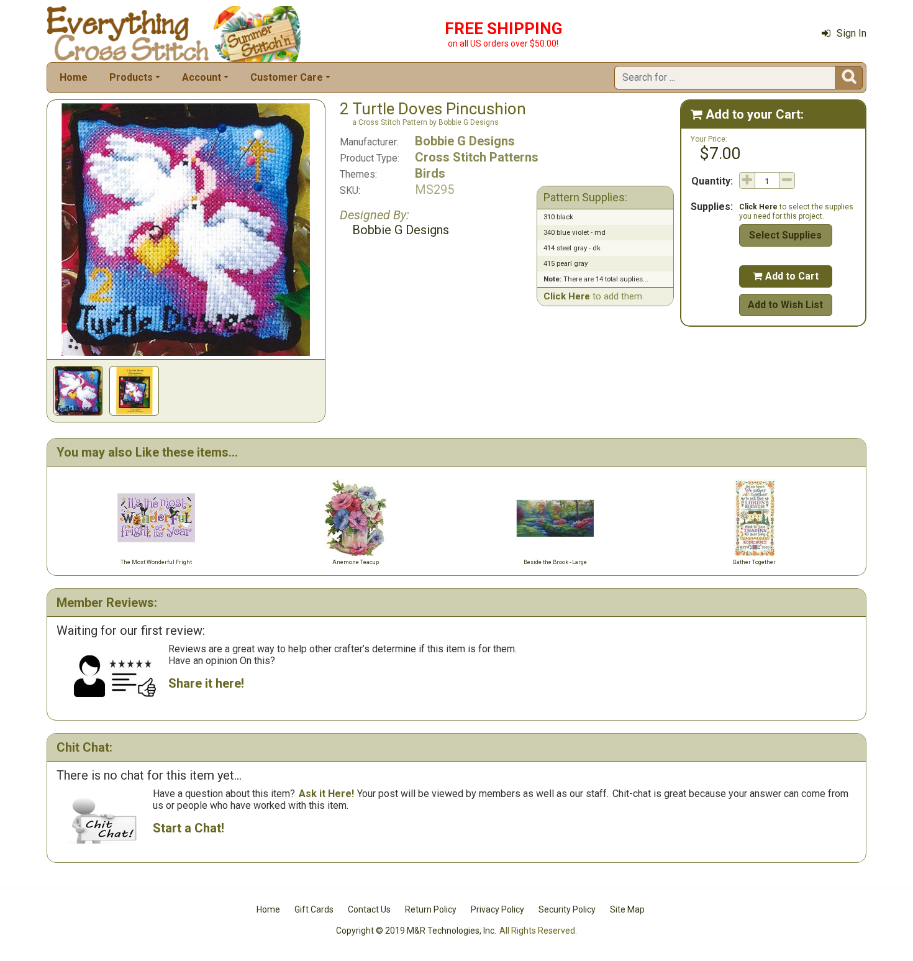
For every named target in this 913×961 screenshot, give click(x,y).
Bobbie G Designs (465, 141)
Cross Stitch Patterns (476, 157)
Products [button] (131, 77)
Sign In (851, 33)
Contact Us (369, 909)
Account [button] (201, 77)
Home (74, 77)
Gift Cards (314, 909)
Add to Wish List (785, 305)
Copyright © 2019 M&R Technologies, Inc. (416, 931)
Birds (430, 173)
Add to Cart (786, 276)
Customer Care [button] (286, 77)
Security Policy (567, 909)
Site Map (627, 909)
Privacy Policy (497, 909)
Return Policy (431, 909)
